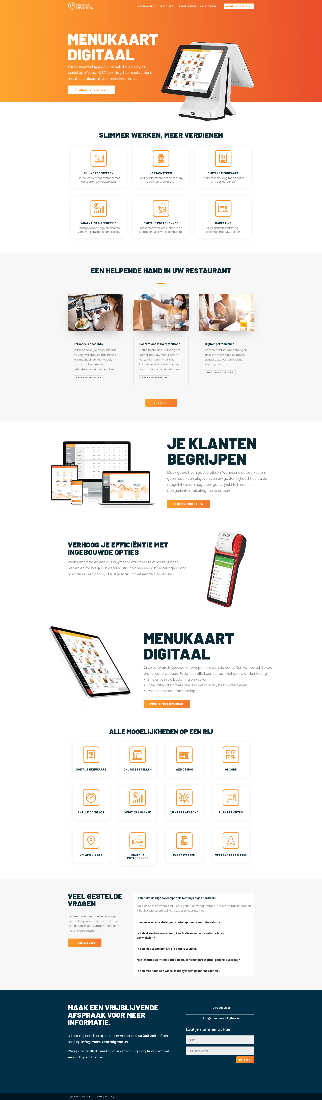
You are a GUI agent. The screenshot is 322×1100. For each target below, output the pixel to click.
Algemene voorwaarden (80, 1096)
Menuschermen (186, 6)
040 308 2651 (86, 942)
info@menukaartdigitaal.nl (104, 1041)
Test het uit (161, 402)
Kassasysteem (146, 6)
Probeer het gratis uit (91, 89)
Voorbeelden (208, 6)
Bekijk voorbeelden (188, 504)
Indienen (245, 1060)
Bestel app (166, 6)
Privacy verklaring (105, 1096)
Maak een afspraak (88, 377)
